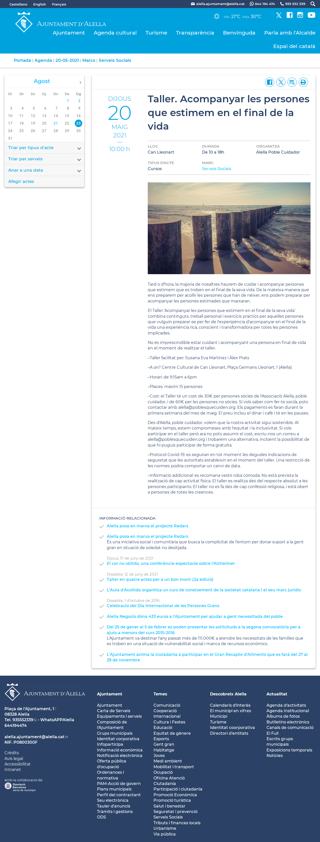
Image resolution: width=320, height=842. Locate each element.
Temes (160, 694)
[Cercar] (310, 4)
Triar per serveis (25, 158)
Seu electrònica (112, 800)
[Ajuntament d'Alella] (44, 704)
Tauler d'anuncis (113, 806)
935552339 (22, 719)
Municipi (218, 716)
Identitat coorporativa (232, 727)
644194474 (15, 725)
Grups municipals (114, 733)
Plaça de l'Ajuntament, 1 (29, 708)
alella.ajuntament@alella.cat (34, 736)
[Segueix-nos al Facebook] (289, 16)
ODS (101, 817)
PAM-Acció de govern (119, 783)
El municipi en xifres (230, 710)
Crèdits (11, 752)
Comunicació (167, 705)
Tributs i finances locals (177, 822)
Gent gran (164, 744)
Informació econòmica (120, 750)
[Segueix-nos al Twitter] (279, 16)
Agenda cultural (115, 33)
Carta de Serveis (113, 710)
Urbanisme (165, 828)
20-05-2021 (67, 60)
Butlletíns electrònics (287, 722)
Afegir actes (21, 181)
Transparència (195, 33)
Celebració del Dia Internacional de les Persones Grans (163, 605)
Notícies (274, 755)
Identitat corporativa (118, 738)
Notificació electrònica (119, 755)
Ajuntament (69, 33)
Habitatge (164, 750)
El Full (272, 733)
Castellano (18, 4)
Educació (163, 727)
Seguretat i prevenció (176, 811)
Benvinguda (239, 33)
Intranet (12, 769)
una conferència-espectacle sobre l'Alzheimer (171, 563)
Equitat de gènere (172, 733)
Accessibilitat (17, 764)
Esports (161, 738)
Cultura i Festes (169, 722)
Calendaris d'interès (230, 705)
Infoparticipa (110, 744)
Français (59, 4)
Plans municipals (114, 789)
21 (56, 123)
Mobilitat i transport (174, 766)
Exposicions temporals (289, 750)
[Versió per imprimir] (302, 82)
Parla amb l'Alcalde (290, 33)
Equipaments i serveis (119, 716)
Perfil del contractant (119, 794)
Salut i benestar (170, 806)
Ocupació (163, 772)
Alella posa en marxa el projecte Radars (147, 526)
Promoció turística (172, 800)
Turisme (156, 33)
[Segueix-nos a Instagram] (300, 16)
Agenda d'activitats (286, 705)
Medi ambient (168, 761)
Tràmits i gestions (115, 811)
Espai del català (294, 46)
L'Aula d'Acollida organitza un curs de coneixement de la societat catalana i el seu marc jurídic (204, 590)
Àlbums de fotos (283, 716)
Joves (159, 755)
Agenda (43, 60)
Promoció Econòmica (175, 794)
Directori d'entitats (229, 733)
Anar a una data (25, 170)
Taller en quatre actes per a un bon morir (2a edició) (160, 579)
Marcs (88, 60)
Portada (22, 60)
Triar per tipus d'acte (31, 147)
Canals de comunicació (290, 727)
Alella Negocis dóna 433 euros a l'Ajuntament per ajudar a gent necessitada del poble (195, 616)
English (39, 4)
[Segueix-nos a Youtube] (312, 16)
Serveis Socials (115, 60)
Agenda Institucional (287, 710)
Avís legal (13, 758)
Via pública (165, 834)
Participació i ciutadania (178, 789)
